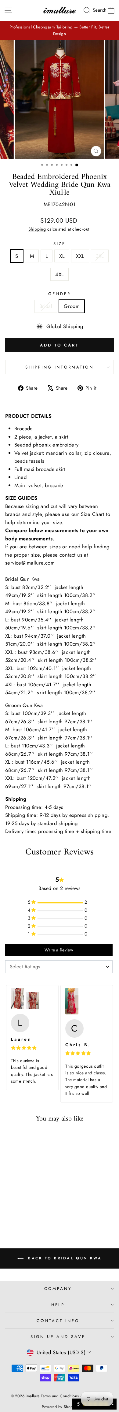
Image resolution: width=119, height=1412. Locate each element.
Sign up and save (58, 1337)
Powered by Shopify (59, 1407)
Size (59, 243)
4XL (59, 274)
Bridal (45, 306)
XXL (80, 256)
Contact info (58, 1321)
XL (61, 256)
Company (58, 1289)
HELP (58, 1305)
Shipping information (59, 367)
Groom (72, 306)
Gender (59, 294)
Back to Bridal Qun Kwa (64, 1258)
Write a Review (59, 950)
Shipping (37, 229)
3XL (100, 256)
